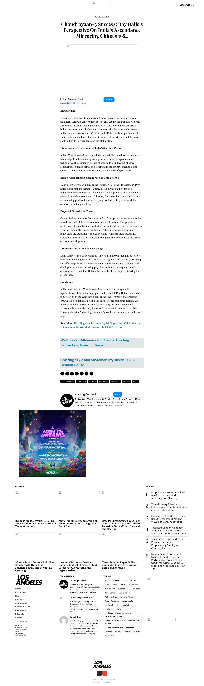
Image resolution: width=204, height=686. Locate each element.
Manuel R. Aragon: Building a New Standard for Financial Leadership (107, 402)
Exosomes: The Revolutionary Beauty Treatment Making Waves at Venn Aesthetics (169, 519)
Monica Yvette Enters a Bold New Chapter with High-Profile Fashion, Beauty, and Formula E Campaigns (34, 566)
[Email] (91, 373)
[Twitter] (67, 373)
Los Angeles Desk (73, 99)
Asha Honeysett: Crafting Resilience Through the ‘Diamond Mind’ (83, 603)
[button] (199, 5)
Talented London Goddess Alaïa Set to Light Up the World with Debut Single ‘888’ (169, 530)
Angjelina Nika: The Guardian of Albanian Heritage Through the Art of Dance (78, 523)
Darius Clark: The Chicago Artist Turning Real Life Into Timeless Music (107, 399)
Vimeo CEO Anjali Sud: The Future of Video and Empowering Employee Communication (167, 544)
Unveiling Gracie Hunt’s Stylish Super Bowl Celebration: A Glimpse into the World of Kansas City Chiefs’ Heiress (100, 325)
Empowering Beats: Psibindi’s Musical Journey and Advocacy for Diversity (168, 495)
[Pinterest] (72, 373)
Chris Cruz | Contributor (81, 597)
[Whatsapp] (82, 373)
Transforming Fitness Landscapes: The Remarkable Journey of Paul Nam (169, 507)
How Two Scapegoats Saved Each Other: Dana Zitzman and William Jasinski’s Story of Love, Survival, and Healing (121, 524)
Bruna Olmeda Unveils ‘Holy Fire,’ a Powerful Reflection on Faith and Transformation (35, 523)
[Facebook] (62, 373)
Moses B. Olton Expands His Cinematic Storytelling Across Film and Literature (119, 565)
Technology (102, 16)
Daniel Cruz (75, 617)
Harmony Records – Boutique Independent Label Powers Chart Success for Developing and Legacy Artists (78, 566)
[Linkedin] (77, 373)
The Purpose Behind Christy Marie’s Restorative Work (100, 405)
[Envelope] (104, 673)
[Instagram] (99, 673)
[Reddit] (86, 373)
